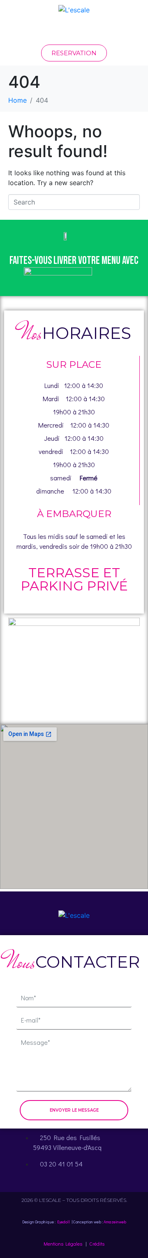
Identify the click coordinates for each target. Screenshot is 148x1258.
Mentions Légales (63, 1243)
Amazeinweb (115, 1222)
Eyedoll (63, 1222)
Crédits (96, 1243)
